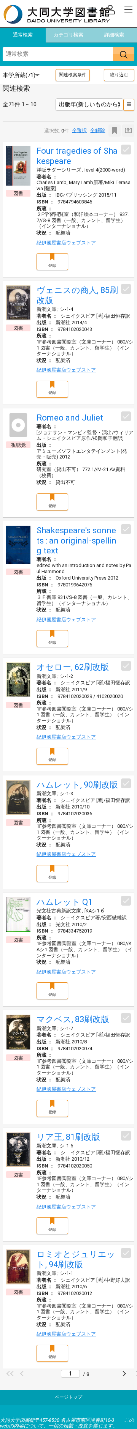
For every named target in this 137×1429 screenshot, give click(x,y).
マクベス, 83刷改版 (73, 1019)
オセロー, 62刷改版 (73, 667)
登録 (52, 265)
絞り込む (119, 74)
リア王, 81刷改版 (68, 1137)
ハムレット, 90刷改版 (77, 784)
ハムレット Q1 (64, 902)
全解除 (97, 130)
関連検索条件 (72, 74)
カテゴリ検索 (68, 35)
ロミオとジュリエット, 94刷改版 (76, 1259)
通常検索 (23, 35)
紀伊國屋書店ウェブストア (66, 243)
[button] (11, 1373)
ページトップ (68, 1397)
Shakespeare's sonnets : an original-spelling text (76, 540)
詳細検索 (114, 35)
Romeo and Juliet (70, 417)
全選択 (79, 130)
